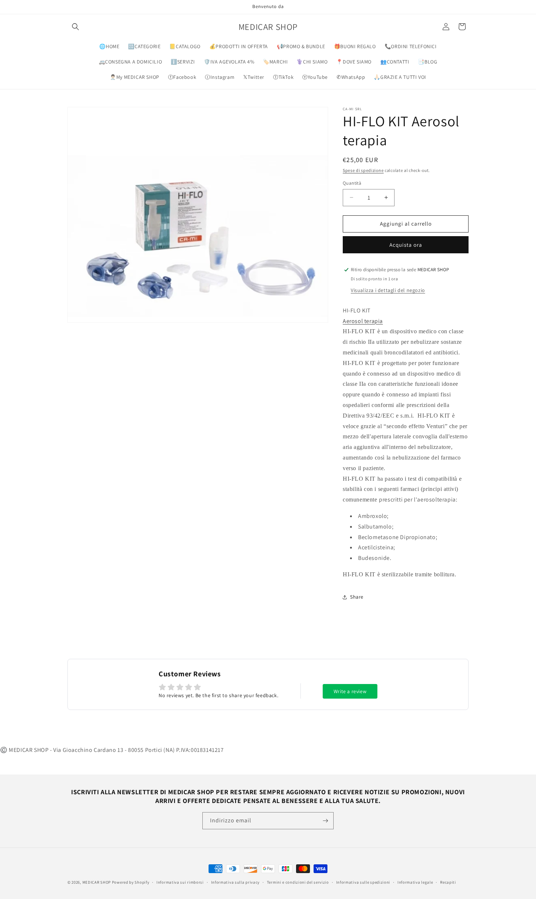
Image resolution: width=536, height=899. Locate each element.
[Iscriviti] (325, 820)
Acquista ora (405, 244)
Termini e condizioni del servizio (298, 882)
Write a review (350, 691)
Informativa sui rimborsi (180, 882)
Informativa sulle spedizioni (363, 882)
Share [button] (357, 596)
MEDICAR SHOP (96, 882)
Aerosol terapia (363, 321)
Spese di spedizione (363, 170)
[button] (75, 27)
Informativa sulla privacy (235, 882)
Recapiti (448, 882)
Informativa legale (415, 882)
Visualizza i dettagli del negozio (388, 290)
